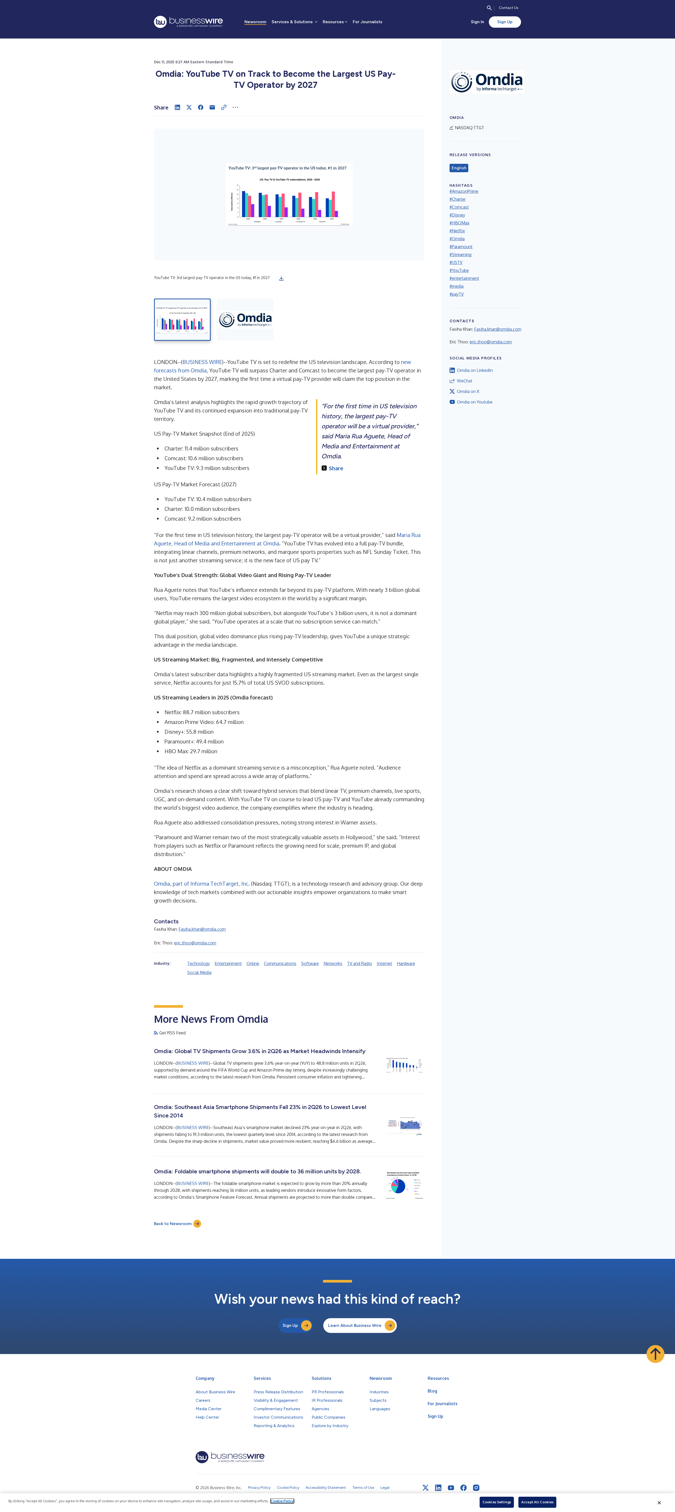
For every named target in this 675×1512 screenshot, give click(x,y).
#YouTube (459, 270)
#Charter (458, 199)
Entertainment (228, 963)
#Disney (457, 215)
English (459, 168)
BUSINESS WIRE (202, 361)
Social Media (199, 972)
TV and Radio (359, 963)
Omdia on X (468, 391)
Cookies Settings (497, 1502)
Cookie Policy (282, 1501)
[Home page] (188, 22)
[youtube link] (451, 1487)
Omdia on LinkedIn (475, 370)
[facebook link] (463, 1488)
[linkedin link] (438, 1488)
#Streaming (460, 254)
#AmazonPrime (464, 191)
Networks (333, 963)
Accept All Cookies (537, 1502)
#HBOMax (459, 222)
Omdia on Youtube (475, 402)
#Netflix (457, 230)
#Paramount (461, 246)
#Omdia (457, 238)
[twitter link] (425, 1488)
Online (253, 963)
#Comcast (459, 207)
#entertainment (464, 278)
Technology (198, 963)
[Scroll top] (655, 1354)
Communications (280, 963)
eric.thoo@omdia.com (195, 942)
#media (457, 286)
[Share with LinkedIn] (177, 107)
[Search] (489, 8)
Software (310, 963)
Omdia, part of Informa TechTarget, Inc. (202, 883)
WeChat (464, 380)
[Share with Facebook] (200, 107)
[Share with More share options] (235, 107)
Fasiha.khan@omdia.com (202, 929)
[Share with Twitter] (189, 107)
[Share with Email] (212, 107)
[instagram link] (476, 1488)
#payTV (457, 294)
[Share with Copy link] (224, 107)
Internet (384, 963)
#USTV (456, 262)
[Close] (659, 1502)
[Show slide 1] (182, 320)
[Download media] (281, 278)
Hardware (406, 963)
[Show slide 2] (245, 320)
